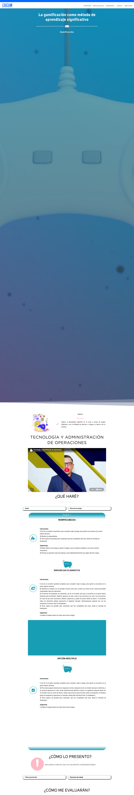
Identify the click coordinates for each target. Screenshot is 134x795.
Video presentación (31, 777)
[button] (44, 508)
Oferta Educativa (98, 6)
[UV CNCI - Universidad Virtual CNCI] (7, 5)
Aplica (27, 508)
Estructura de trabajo (76, 777)
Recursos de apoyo (76, 508)
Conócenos (87, 6)
